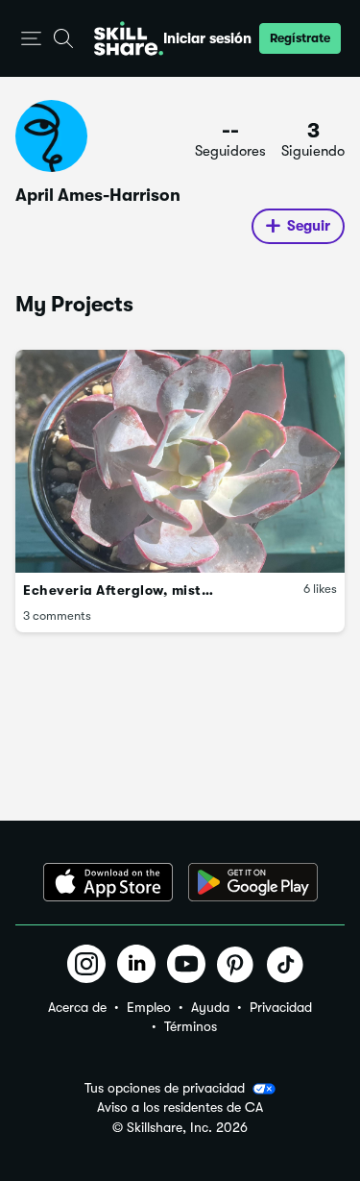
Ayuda (210, 1007)
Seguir (308, 225)
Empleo (149, 1007)
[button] (31, 39)
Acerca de (77, 1007)
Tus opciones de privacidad (164, 1087)
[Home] (128, 38)
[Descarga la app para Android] (253, 882)
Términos (190, 1026)
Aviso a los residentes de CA (180, 1107)
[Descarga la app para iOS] (108, 882)
